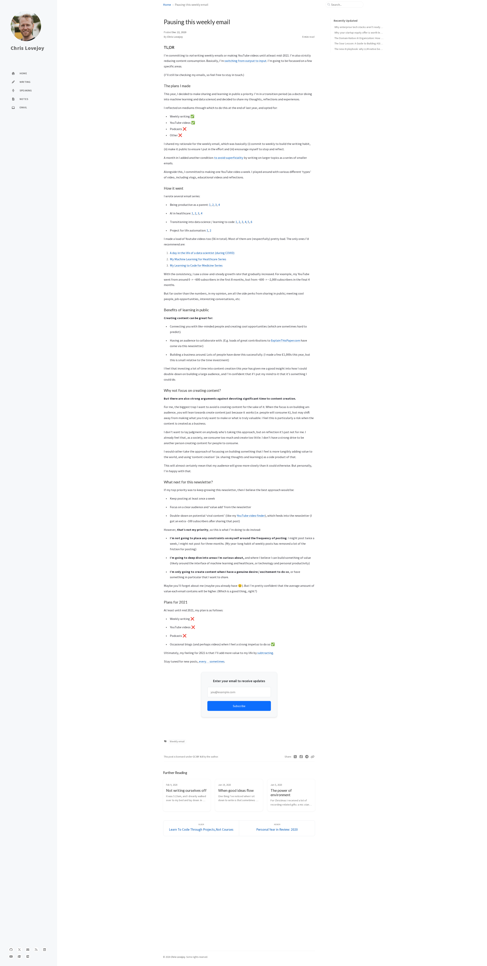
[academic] (19, 956)
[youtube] (11, 956)
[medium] (27, 956)
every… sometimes (211, 661)
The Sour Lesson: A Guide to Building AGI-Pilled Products (366, 43)
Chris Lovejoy (27, 48)
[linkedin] (44, 949)
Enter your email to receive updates (239, 681)
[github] (11, 949)
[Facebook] (301, 757)
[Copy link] (312, 757)
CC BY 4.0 (198, 756)
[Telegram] (307, 757)
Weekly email (177, 741)
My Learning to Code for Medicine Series (196, 265)
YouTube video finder (251, 515)
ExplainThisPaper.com (285, 340)
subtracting (265, 653)
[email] (27, 949)
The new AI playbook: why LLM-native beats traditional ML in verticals (373, 49)
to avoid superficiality (228, 158)
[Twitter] (295, 757)
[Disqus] (239, 892)
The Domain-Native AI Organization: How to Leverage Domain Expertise (374, 38)
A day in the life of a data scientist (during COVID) (202, 253)
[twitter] (19, 949)
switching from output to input (245, 61)
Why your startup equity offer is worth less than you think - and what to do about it (380, 32)
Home (167, 4)
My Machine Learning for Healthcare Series (198, 259)
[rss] (36, 949)
